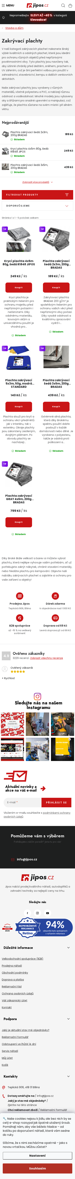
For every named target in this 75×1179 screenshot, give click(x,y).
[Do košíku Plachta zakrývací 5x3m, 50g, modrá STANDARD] (18, 406)
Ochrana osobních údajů (17, 993)
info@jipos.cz (27, 859)
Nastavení (37, 1156)
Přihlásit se (56, 802)
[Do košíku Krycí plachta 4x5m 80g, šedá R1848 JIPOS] (18, 287)
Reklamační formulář (15, 1037)
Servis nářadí (10, 1051)
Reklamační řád (11, 986)
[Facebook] (27, 913)
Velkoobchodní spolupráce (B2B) (22, 959)
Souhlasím (37, 1168)
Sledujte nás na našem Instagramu (38, 705)
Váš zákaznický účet (14, 1000)
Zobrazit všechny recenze (46, 658)
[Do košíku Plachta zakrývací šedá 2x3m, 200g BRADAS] (56, 287)
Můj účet (7, 1058)
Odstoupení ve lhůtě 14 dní (19, 1044)
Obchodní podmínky (15, 972)
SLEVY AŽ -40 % (41, 15)
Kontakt (7, 1007)
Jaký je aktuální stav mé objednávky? (25, 1030)
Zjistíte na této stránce (22, 1105)
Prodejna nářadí (12, 966)
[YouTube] (47, 913)
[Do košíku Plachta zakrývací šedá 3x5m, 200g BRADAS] (56, 406)
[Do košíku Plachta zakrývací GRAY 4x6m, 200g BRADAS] (18, 522)
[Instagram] (37, 913)
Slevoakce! (38, 20)
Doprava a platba (13, 979)
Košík (5, 1065)
